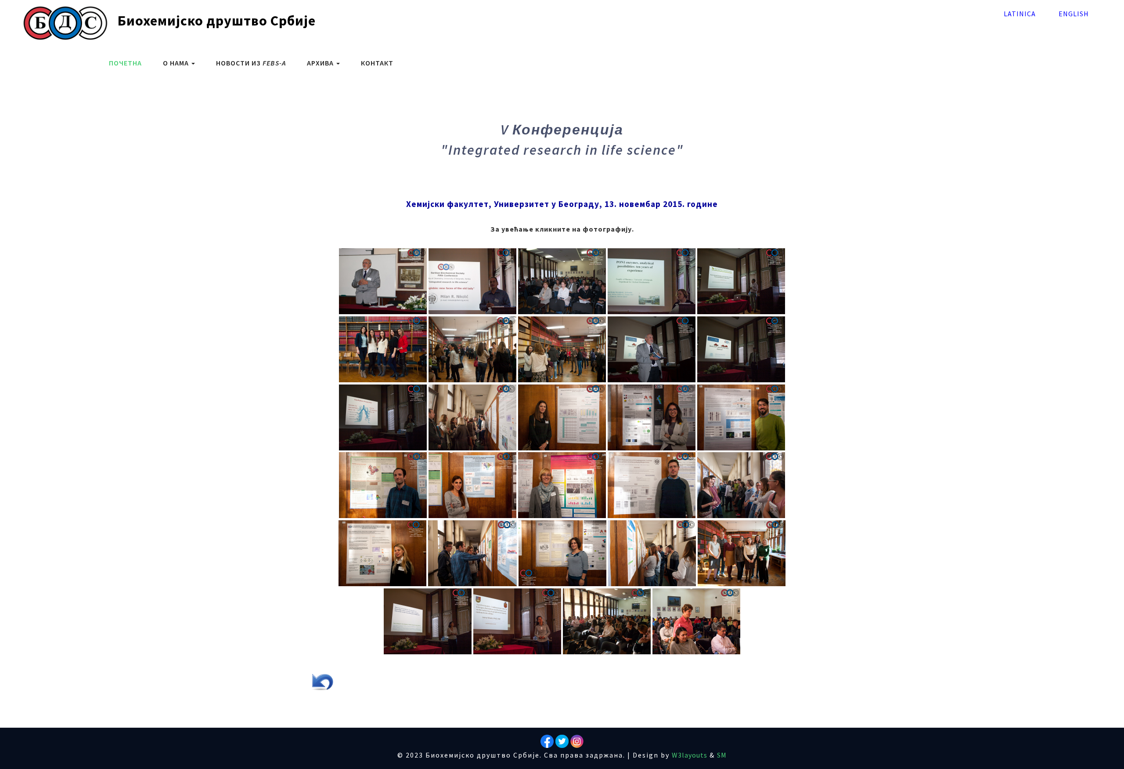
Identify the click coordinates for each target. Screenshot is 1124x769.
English (1074, 13)
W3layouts (689, 755)
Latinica (1020, 13)
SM (722, 755)
